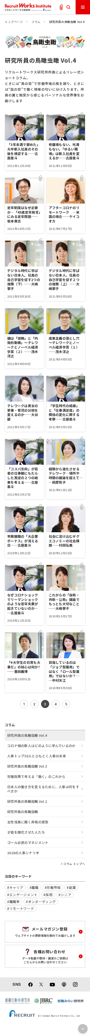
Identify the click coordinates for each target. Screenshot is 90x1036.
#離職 (34, 887)
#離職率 (13, 901)
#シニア (65, 894)
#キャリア (15, 887)
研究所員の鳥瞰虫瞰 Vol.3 (27, 766)
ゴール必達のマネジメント (27, 842)
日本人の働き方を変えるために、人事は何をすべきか (43, 788)
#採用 (48, 894)
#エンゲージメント (22, 894)
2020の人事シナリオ (23, 852)
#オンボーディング (41, 901)
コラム (36, 22)
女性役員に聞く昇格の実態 (27, 822)
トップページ (14, 22)
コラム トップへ (74, 864)
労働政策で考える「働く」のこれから (36, 776)
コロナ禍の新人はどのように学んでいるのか (41, 745)
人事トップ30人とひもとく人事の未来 (36, 755)
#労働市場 (53, 887)
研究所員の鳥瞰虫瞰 (22, 811)
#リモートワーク (20, 908)
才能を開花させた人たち (26, 832)
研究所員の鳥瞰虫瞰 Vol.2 (27, 801)
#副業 (71, 887)
